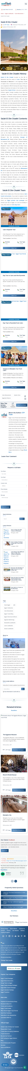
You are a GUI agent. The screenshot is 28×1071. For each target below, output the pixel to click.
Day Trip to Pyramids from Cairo (13, 323)
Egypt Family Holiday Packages (9, 985)
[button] (15, 881)
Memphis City (7, 815)
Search (22, 518)
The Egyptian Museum (10, 734)
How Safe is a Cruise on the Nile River (17, 588)
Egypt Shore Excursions (7, 980)
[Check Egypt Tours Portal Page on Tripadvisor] (24, 936)
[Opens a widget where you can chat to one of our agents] (5, 1065)
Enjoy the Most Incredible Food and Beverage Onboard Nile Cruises (17, 579)
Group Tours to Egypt (6, 983)
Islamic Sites (17, 395)
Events (9, 930)
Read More (14, 710)
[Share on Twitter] (25, 398)
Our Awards (15, 930)
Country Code (4, 483)
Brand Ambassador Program (8, 1042)
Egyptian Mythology (9, 619)
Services (3, 1045)
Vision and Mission (5, 1047)
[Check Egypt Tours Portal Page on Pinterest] (21, 936)
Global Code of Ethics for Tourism (10, 1026)
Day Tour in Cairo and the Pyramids (14, 275)
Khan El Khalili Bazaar (10, 775)
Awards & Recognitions (14, 66)
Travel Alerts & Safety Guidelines (10, 1031)
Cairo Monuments (6, 395)
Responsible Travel (6, 1029)
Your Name (3, 471)
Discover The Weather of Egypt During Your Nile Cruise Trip (17, 569)
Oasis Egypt (7, 605)
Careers (3, 930)
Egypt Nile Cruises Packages (8, 987)
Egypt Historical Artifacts (10, 616)
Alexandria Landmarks (9, 622)
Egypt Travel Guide (6, 1008)
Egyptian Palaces (6, 398)
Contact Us (22, 928)
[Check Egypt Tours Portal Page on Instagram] (9, 936)
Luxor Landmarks (8, 625)
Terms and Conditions (6, 1006)
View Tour (14, 248)
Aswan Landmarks (8, 628)
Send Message (5, 507)
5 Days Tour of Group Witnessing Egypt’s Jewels (16, 860)
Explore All (4, 850)
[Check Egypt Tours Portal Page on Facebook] (6, 936)
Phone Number (4, 489)
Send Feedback (13, 405)
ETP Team (6, 24)
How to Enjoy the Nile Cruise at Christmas (16, 530)
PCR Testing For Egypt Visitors (9, 1038)
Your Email (3, 477)
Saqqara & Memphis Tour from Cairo (12, 369)
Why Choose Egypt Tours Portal (9, 1010)
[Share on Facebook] (25, 396)
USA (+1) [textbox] (3, 485)
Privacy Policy (4, 928)
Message (3, 495)
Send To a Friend (21, 405)
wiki (14, 605)
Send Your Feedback (6, 1013)
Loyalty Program (5, 932)
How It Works (13, 928)
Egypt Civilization (8, 608)
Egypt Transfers (5, 992)
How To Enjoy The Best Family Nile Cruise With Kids (17, 543)
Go (23, 689)
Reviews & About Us (6, 1003)
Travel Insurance (5, 1033)
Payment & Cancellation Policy (9, 1001)
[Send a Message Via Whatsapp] (3, 936)
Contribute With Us (6, 1017)
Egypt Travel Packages (7, 978)
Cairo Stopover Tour (9, 229)
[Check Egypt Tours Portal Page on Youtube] (15, 936)
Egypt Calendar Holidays (7, 990)
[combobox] (14, 486)
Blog (2, 1040)
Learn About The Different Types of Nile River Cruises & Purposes (17, 553)
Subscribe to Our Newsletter (8, 1015)
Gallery (23, 930)
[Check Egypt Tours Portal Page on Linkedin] (18, 936)
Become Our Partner (6, 1036)
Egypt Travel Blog (8, 613)
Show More (14, 910)
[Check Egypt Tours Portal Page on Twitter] (12, 936)
